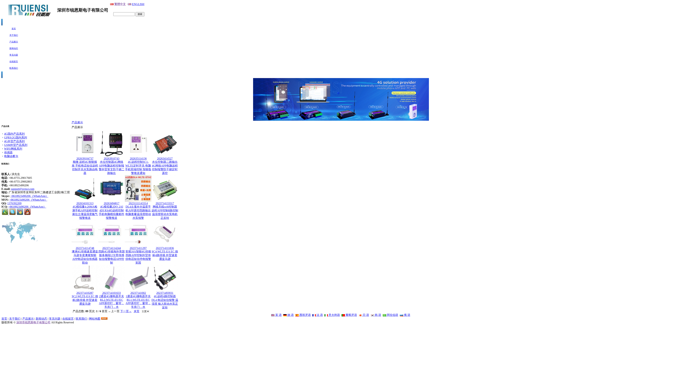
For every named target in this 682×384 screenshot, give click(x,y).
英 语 (278, 314)
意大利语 (334, 314)
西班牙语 (305, 314)
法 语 (319, 314)
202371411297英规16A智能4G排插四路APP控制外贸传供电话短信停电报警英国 (138, 255)
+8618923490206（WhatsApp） (29, 196)
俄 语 (406, 314)
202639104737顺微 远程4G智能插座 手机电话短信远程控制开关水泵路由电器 (85, 166)
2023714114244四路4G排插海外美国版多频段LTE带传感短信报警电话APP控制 (111, 255)
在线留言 (68, 318)
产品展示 (77, 122)
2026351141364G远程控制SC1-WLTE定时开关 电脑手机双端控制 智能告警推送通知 (138, 166)
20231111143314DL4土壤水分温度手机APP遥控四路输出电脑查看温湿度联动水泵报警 (138, 210)
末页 (136, 311)
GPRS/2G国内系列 (15, 137)
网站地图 (94, 318)
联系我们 (81, 318)
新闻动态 (41, 318)
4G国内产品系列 (14, 133)
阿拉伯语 (392, 314)
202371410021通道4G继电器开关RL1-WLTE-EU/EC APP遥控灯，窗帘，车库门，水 (138, 299)
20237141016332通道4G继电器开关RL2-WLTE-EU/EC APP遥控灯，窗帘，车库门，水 (111, 299)
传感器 (8, 152)
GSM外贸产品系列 (15, 144)
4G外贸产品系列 (14, 141)
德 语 (290, 314)
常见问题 (54, 318)
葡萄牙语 (351, 314)
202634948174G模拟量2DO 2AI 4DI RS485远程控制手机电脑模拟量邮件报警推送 (111, 210)
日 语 (365, 314)
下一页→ (126, 311)
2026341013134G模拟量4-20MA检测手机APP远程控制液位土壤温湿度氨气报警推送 (85, 210)
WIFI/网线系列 (13, 148)
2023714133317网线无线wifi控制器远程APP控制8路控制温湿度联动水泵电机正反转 (164, 210)
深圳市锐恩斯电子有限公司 (33, 322)
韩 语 (377, 314)
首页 (4, 318)
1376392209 (14, 203)
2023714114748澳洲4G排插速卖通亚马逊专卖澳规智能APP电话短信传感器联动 (85, 255)
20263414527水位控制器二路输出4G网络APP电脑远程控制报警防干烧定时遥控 (165, 166)
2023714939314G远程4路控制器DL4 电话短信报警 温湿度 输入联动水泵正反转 (164, 300)
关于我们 (14, 318)
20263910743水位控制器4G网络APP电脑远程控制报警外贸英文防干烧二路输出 (111, 166)
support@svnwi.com (22, 188)
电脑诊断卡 (11, 156)
